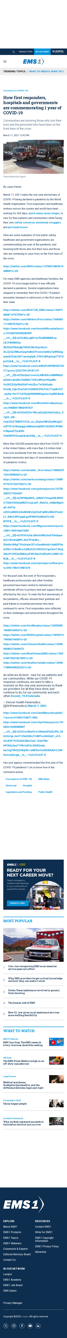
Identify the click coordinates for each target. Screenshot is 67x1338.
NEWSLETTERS (25, 52)
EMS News (44, 779)
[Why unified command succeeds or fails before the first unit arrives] (56, 1121)
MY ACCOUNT (42, 52)
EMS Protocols (10, 1039)
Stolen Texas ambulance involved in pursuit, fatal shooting (34, 992)
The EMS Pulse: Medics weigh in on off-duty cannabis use (23, 1062)
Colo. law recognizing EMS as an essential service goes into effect (32, 968)
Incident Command (13, 1118)
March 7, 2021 (37, 705)
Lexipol (24, 1316)
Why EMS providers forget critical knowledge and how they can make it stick (35, 980)
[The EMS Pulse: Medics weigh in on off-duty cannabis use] (56, 1061)
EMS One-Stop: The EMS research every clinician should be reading (23, 1044)
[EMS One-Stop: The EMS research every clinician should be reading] (56, 1042)
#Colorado (33, 696)
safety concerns (24, 222)
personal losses (18, 227)
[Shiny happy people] (56, 1103)
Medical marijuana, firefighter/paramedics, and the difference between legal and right (23, 1085)
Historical (11, 785)
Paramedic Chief (12, 1100)
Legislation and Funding (19, 792)
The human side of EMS (21, 1003)
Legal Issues (9, 1076)
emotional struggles (48, 222)
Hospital (27, 785)
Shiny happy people (15, 1103)
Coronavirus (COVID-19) (15, 90)
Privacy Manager (12, 1303)
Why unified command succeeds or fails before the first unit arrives (23, 1123)
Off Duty (7, 1058)
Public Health (45, 792)
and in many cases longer (44, 213)
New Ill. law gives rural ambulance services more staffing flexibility (33, 1014)
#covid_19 (18, 696)
